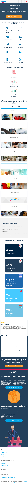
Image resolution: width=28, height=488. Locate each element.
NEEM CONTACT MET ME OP (14, 387)
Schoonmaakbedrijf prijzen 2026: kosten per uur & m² (11, 227)
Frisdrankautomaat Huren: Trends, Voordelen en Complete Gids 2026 (14, 233)
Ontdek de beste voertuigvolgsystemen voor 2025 (11, 234)
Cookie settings (4, 456)
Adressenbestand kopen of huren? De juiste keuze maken (12, 226)
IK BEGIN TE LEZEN (14, 420)
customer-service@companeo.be (8, 477)
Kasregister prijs (5, 231)
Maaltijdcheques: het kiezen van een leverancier (10, 229)
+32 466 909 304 (4, 474)
